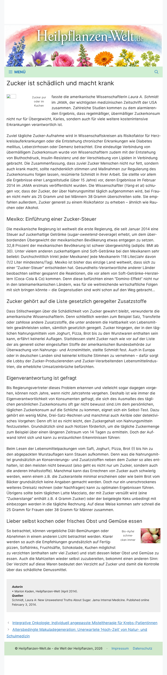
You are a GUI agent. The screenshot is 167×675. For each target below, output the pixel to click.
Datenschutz (142, 648)
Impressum (120, 648)
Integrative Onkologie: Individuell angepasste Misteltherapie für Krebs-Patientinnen (84, 623)
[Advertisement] (83, 10)
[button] (156, 72)
